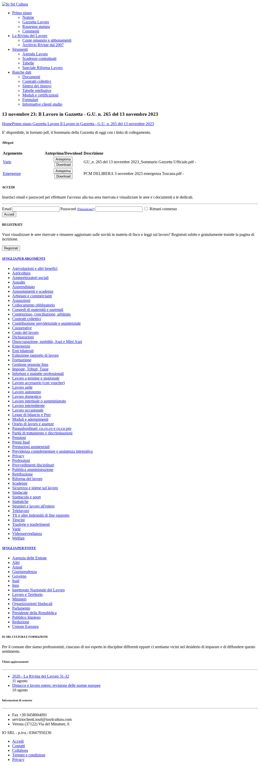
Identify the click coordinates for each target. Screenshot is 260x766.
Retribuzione (22, 474)
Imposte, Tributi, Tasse (30, 369)
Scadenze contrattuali (39, 58)
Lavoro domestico (26, 396)
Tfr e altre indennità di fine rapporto (40, 515)
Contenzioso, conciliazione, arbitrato (41, 314)
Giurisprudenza (24, 571)
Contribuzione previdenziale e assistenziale (46, 323)
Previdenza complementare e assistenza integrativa (52, 451)
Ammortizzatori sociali (30, 277)
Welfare (18, 538)
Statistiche (20, 501)
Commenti (30, 31)
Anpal (17, 567)
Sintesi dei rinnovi (36, 86)
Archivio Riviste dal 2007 (43, 45)
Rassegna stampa (36, 26)
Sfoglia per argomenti (23, 258)
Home (7, 124)
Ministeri (19, 599)
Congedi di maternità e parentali (37, 309)
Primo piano (22, 13)
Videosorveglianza (27, 533)
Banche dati (21, 72)
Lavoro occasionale (27, 410)
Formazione (21, 360)
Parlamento (21, 608)
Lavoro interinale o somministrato (39, 401)
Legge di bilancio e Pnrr (31, 415)
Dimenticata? (85, 209)
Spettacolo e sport (26, 497)
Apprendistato (23, 287)
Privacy (18, 456)
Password (77, 209)
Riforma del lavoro (27, 479)
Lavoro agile (22, 387)
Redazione (20, 622)
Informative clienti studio (42, 104)
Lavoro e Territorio (27, 594)
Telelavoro (20, 511)
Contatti (18, 746)
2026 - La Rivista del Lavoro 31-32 (40, 676)
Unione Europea (25, 626)
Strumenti (20, 49)
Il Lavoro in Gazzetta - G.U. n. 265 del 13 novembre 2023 (107, 124)
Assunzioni (21, 300)
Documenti (31, 77)
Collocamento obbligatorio (33, 305)
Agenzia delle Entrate (29, 558)
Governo (19, 576)
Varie (7, 162)
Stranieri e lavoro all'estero (33, 506)
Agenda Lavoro (35, 54)
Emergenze (12, 173)
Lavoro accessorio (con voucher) (38, 383)
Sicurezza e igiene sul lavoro (35, 488)
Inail (15, 581)
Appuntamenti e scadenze (32, 291)
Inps (15, 585)
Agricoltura (21, 273)
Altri (16, 562)
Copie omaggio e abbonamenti (46, 40)
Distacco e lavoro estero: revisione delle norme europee (56, 685)
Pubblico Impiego (26, 617)
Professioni (21, 460)
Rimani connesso (163, 209)
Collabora (20, 750)
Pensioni (19, 437)
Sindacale (20, 492)
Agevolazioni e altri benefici (34, 268)
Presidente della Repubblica (34, 613)
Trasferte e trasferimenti (31, 524)
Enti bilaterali (23, 351)
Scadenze (19, 483)
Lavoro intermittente (28, 405)
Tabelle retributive (36, 90)
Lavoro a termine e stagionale (35, 378)
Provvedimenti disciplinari (33, 465)
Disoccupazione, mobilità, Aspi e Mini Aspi (47, 341)
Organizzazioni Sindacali (32, 603)
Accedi (18, 741)
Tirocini (18, 520)
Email (6, 209)
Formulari (30, 99)
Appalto (18, 282)
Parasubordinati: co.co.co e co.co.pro (41, 428)
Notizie (28, 17)
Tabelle (28, 63)
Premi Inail (21, 442)
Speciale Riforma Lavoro (42, 68)
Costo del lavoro (25, 332)
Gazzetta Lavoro (35, 22)
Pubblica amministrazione (32, 469)
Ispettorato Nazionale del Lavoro (38, 590)
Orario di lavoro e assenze (33, 424)
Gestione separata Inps (30, 364)
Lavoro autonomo (26, 392)
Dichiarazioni (23, 337)
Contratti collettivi (36, 81)
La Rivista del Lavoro (29, 36)
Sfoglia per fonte (19, 548)
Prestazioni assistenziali (31, 447)
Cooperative (22, 328)
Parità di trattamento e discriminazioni (42, 433)
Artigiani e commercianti (32, 296)
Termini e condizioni (28, 755)
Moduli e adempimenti (30, 419)
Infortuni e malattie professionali (38, 373)
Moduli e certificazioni (40, 95)
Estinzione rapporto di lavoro (35, 355)
